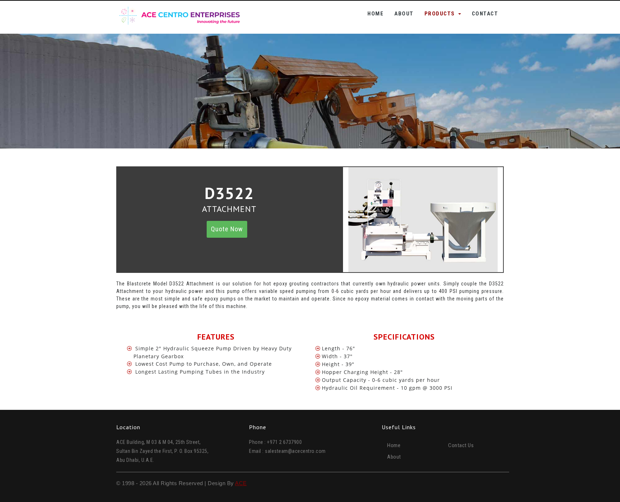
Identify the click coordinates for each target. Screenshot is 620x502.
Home (375, 13)
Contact (485, 13)
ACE (241, 483)
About (404, 13)
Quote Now (227, 229)
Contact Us (461, 445)
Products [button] (440, 13)
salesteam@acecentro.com (295, 451)
